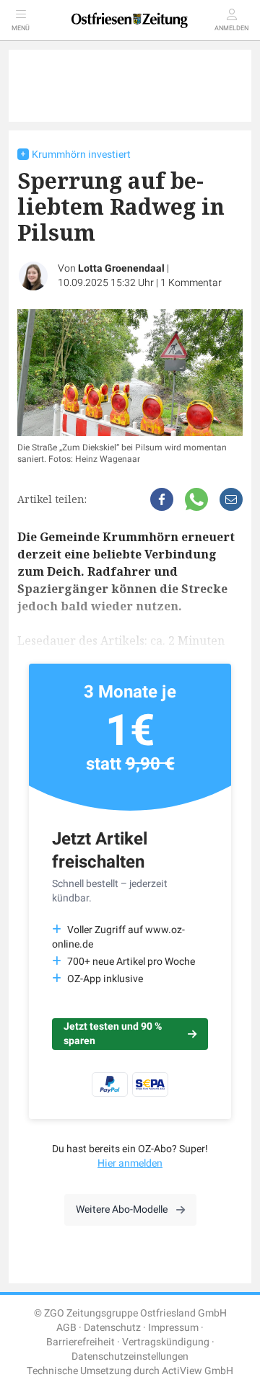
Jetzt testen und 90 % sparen (113, 1033)
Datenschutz (112, 1327)
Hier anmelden (130, 1163)
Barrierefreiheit (80, 1342)
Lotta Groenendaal (121, 268)
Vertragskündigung (165, 1342)
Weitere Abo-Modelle (122, 1209)
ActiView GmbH (197, 1370)
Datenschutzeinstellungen (130, 1356)
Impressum (173, 1327)
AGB (66, 1327)
